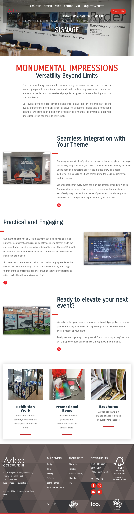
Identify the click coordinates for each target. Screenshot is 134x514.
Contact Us (118, 11)
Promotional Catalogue (78, 16)
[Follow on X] (99, 485)
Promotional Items (55, 487)
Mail (78, 6)
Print (57, 6)
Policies (72, 469)
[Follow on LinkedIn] (93, 492)
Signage (68, 6)
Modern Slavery (76, 473)
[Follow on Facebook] (93, 485)
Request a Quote (94, 6)
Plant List (73, 478)
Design (48, 6)
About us (35, 6)
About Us (73, 464)
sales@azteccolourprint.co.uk (16, 483)
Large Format (53, 483)
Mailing (50, 473)
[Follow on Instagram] (99, 492)
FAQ (70, 483)
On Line (99, 16)
